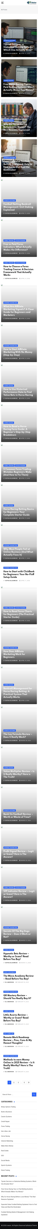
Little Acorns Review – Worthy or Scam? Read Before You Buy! (15, 1018)
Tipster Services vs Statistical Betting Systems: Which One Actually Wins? (18, 47)
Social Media (5, 1160)
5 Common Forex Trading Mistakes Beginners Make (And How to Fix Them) (17, 472)
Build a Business (6, 1112)
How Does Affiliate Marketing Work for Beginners (14, 654)
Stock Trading (5, 1170)
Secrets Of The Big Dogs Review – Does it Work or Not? (17, 934)
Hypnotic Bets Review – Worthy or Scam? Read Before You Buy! (16, 957)
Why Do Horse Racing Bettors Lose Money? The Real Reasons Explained (17, 127)
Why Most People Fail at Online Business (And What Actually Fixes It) (18, 552)
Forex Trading (5, 1126)
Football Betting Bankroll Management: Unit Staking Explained (18, 207)
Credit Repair (5, 1121)
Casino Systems (6, 1116)
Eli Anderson (9, 982)
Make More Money (7, 1146)
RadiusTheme (32, 1225)
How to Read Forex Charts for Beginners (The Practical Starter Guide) (18, 614)
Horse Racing (5, 1136)
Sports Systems (6, 1165)
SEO (2, 1155)
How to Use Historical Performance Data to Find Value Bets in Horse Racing (18, 392)
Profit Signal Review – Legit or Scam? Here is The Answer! (18, 854)
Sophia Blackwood (11, 53)
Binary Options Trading (8, 1107)
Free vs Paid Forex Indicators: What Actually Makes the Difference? (17, 247)
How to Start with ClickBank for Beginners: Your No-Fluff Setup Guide (18, 574)
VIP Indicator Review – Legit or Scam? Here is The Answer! (18, 894)
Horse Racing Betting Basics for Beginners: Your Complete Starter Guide (18, 512)
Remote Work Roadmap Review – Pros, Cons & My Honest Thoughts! (17, 1040)
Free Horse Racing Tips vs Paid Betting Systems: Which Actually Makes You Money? (18, 87)
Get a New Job (6, 1131)
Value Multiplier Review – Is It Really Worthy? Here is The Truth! (18, 774)
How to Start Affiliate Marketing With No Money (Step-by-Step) (17, 352)
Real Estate (4, 1151)
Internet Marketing (7, 1141)
